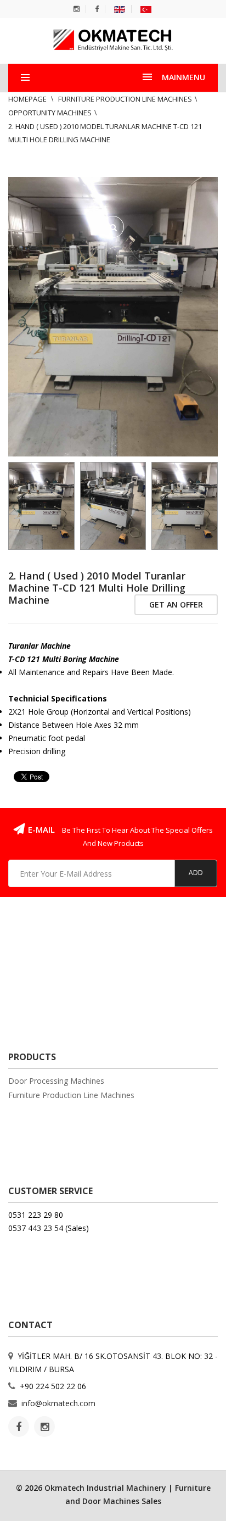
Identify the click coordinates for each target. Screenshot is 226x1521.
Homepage (28, 99)
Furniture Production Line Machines (125, 99)
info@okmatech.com (58, 1403)
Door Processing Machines (56, 1081)
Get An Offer (176, 604)
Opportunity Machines (50, 113)
